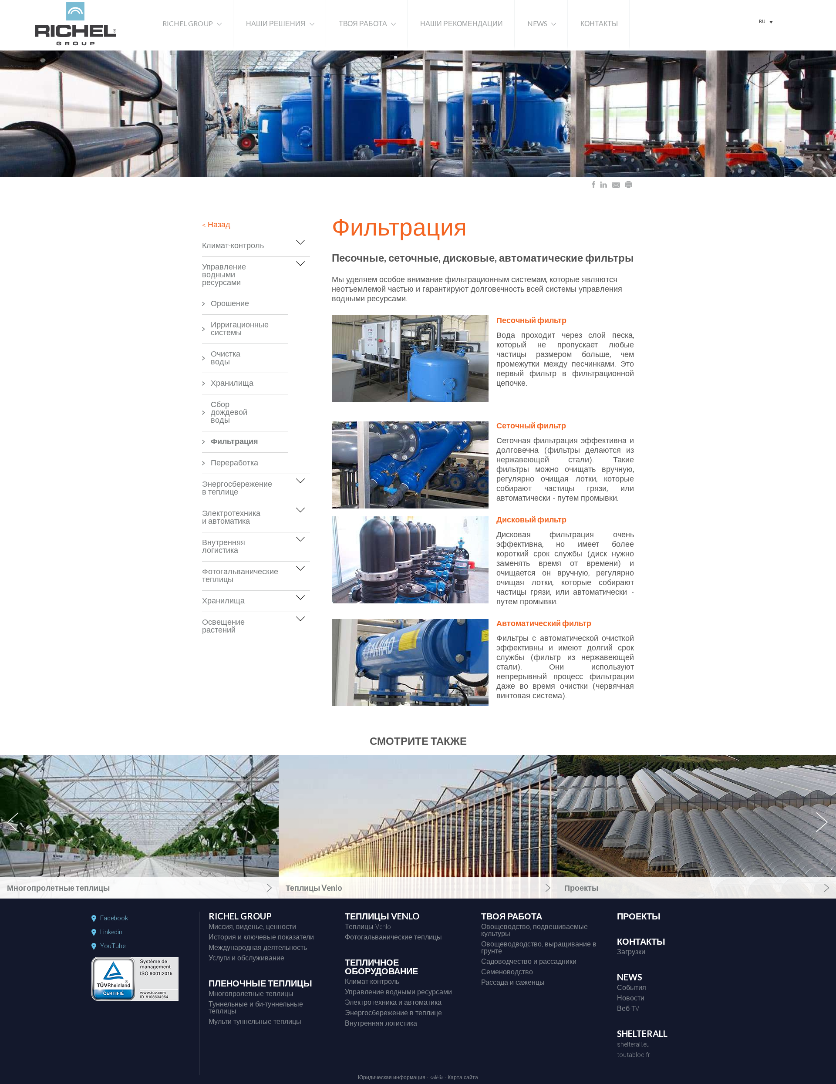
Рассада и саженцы (513, 983)
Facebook (114, 918)
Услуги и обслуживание (246, 959)
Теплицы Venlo (368, 928)
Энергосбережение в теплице (234, 488)
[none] (766, 22)
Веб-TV (628, 1009)
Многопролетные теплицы (251, 995)
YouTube (112, 946)
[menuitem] (766, 22)
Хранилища (228, 383)
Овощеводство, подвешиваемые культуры (534, 931)
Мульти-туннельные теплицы (255, 1023)
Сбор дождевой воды (228, 412)
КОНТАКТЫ (641, 941)
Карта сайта (463, 1078)
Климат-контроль (233, 246)
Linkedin (111, 932)
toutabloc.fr (633, 1056)
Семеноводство (507, 973)
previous (18, 829)
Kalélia (436, 1078)
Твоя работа (363, 23)
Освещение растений (223, 626)
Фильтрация (228, 442)
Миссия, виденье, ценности (252, 928)
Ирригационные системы (228, 329)
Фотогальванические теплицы (234, 576)
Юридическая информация (391, 1078)
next (822, 829)
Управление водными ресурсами (224, 275)
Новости (630, 999)
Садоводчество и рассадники (528, 962)
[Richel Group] (75, 46)
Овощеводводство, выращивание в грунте (539, 948)
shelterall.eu (633, 1045)
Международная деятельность (258, 949)
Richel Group (187, 23)
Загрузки (631, 953)
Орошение (228, 304)
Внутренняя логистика (223, 546)
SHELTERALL (642, 1034)
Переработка (228, 463)
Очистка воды (225, 358)
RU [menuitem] (762, 21)
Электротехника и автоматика (231, 517)
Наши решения (276, 23)
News (537, 23)
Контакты (599, 23)
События (631, 989)
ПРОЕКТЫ (639, 916)
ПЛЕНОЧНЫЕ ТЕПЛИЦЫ (260, 983)
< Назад (216, 225)
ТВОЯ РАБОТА (511, 916)
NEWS (629, 977)
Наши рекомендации (461, 23)
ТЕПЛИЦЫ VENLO (382, 916)
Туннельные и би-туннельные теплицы (256, 1008)
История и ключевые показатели (261, 938)
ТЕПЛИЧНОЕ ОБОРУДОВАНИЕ (381, 967)
